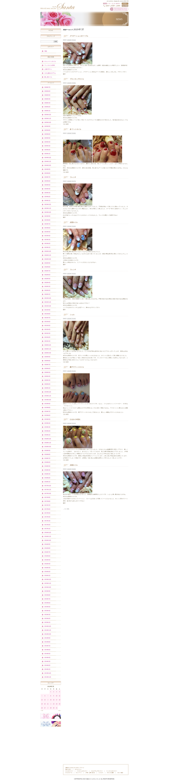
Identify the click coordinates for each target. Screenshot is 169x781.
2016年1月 (47, 575)
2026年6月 (47, 91)
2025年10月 (47, 122)
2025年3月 (47, 146)
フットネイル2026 (49, 65)
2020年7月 (47, 364)
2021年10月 (47, 306)
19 (42, 704)
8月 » (59, 710)
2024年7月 (47, 177)
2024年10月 (47, 165)
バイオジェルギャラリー (82, 771)
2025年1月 (47, 153)
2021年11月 (47, 302)
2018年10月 (47, 446)
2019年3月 (47, 427)
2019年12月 (47, 392)
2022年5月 (47, 278)
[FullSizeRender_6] (77, 492)
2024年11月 (47, 161)
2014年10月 (47, 634)
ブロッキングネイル (77, 79)
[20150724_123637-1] (76, 349)
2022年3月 (47, 286)
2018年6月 (47, 462)
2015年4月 (47, 610)
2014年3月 (47, 661)
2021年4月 (47, 329)
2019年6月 (47, 415)
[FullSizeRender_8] (77, 249)
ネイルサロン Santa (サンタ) (57, 6)
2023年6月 (47, 228)
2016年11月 (47, 536)
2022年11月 (47, 255)
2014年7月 (47, 646)
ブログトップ (51, 36)
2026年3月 (47, 103)
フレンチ (73, 177)
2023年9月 (47, 216)
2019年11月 (47, 396)
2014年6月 (47, 649)
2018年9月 (47, 450)
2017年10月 (47, 493)
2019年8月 (47, 407)
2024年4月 (47, 189)
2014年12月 (47, 626)
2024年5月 (47, 185)
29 (50, 708)
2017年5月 (47, 513)
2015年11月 (47, 583)
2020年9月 (47, 356)
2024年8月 (47, 173)
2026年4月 (47, 99)
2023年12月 (47, 204)
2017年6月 (47, 509)
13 (45, 700)
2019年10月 (47, 399)
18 (59, 700)
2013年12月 (47, 673)
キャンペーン (79, 772)
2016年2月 (47, 571)
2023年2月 (47, 243)
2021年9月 (47, 310)
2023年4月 (47, 235)
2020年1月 (47, 388)
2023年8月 (47, 220)
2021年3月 (47, 333)
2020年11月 (47, 349)
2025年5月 (47, 138)
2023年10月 (47, 212)
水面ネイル (74, 222)
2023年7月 (47, 224)
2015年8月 (47, 595)
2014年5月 (47, 653)
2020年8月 (47, 360)
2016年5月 (47, 560)
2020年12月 (47, 345)
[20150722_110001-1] (76, 401)
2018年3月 (47, 474)
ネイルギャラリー (69, 771)
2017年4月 (47, 517)
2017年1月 (47, 528)
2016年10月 (47, 540)
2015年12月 (47, 579)
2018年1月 (47, 481)
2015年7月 (47, 599)
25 (59, 704)
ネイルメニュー (78, 769)
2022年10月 (47, 259)
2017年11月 (47, 489)
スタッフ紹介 (120, 772)
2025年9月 (47, 126)
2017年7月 (47, 505)
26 (42, 708)
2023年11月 (47, 208)
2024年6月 (47, 181)
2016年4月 (47, 564)
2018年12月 (47, 439)
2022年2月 (47, 290)
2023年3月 (47, 239)
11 (59, 696)
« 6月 (42, 710)
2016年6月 (47, 556)
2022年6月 (47, 274)
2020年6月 (47, 368)
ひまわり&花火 (75, 419)
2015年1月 (47, 622)
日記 (45, 51)
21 (48, 704)
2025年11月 (47, 118)
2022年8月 (47, 267)
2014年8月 (47, 642)
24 (56, 704)
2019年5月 (47, 419)
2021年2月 (47, 337)
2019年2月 (47, 431)
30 (53, 708)
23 (53, 704)
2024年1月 (47, 200)
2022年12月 (47, 251)
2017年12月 (47, 485)
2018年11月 (47, 442)
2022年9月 (47, 263)
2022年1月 (47, 294)
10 (56, 696)
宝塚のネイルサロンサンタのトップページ (74, 767)
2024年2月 (47, 196)
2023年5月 (47, 232)
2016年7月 (47, 552)
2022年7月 (47, 271)
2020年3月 (47, 380)
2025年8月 (47, 130)
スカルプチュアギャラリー (97, 771)
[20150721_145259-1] (77, 447)
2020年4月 (47, 376)
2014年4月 (47, 657)
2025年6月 (47, 134)
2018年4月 (47, 470)
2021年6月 (47, 321)
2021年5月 (47, 325)
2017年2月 (47, 524)
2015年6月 (47, 603)
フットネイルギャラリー (111, 771)
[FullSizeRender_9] (77, 204)
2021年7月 (47, 317)
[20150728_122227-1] (107, 161)
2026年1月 (47, 110)
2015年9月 (47, 591)
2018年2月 (47, 478)
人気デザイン (48, 69)
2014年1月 (47, 669)
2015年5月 (47, 606)
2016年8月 (47, 548)
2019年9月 (47, 403)
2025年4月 (47, 142)
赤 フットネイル (75, 129)
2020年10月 (47, 353)
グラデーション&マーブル (79, 36)
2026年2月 (47, 107)
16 (53, 700)
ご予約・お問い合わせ (90, 772)
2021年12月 (47, 298)
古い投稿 (66, 509)
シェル (72, 314)
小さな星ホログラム (50, 73)
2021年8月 (47, 314)
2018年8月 (47, 454)
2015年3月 (47, 614)
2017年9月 (47, 497)
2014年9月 (47, 638)
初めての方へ (68, 769)
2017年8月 (47, 501)
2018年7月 (47, 458)
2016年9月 (47, 544)
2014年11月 (47, 630)
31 (56, 708)
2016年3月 (47, 567)
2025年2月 (47, 149)
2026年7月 (47, 87)
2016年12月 (47, 532)
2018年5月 (47, 466)
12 (42, 700)
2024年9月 (47, 169)
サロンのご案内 (110, 772)
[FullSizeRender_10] (77, 63)
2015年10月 (47, 587)
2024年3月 (47, 192)
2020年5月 (47, 372)
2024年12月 (47, 157)
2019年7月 (47, 411)
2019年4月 (47, 423)
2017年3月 (47, 521)
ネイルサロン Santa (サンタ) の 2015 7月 (118, 1)
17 (56, 700)
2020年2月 (47, 384)
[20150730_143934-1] (77, 113)
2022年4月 (47, 282)
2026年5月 (47, 95)
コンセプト (100, 772)
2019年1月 (47, 435)
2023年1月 (47, 247)
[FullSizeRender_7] (77, 296)
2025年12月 (47, 114)
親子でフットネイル (77, 367)
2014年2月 (47, 665)
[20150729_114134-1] (77, 161)
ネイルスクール (68, 772)
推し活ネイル (48, 77)
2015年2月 (47, 618)
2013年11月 (47, 677)
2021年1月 (47, 341)
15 (50, 700)
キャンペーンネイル (50, 61)
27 (45, 708)
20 (45, 704)
